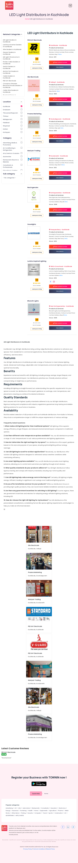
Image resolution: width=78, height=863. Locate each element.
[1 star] (38, 62)
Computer (37, 813)
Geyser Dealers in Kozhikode (9, 53)
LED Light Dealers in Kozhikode (10, 41)
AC (15, 808)
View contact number (60, 62)
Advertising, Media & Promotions (10, 144)
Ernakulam (6, 110)
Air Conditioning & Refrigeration (9, 149)
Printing (23, 813)
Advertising (9, 808)
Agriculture (52, 810)
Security (30, 813)
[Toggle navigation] (70, 6)
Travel (45, 813)
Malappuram (7, 119)
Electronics (62, 808)
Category (7, 138)
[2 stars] (39, 62)
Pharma (60, 810)
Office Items (15, 813)
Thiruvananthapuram (10, 113)
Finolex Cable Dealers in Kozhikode (11, 63)
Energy (8, 810)
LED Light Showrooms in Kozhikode (11, 58)
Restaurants (35, 808)
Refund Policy (50, 849)
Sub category (9, 174)
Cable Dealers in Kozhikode (9, 77)
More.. (60, 54)
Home (27, 19)
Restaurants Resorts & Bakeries (11, 161)
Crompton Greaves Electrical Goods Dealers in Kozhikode (12, 85)
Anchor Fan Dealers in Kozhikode (10, 72)
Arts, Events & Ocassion (11, 153)
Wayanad (6, 126)
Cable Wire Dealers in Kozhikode (10, 91)
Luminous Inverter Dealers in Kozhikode (12, 46)
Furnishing (23, 810)
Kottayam (6, 132)
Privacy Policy (27, 849)
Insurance (15, 810)
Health (30, 810)
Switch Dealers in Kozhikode (9, 67)
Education (54, 808)
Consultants (45, 808)
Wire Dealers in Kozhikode (12, 49)
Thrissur (5, 116)
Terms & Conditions (39, 849)
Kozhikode (6, 106)
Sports (51, 813)
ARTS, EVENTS (20, 815)
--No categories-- (9, 178)
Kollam (5, 129)
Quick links (36, 794)
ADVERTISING (10, 815)
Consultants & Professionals (8, 166)
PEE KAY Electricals (9, 81)
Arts (19, 808)
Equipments (43, 810)
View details (59, 67)
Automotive (7, 157)
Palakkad (6, 123)
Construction (59, 813)
